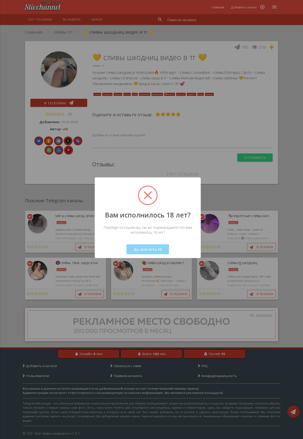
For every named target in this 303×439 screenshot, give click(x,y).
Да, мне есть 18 (148, 249)
